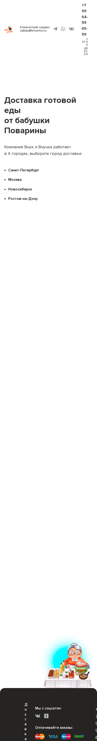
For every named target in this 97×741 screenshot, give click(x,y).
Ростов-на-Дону (23, 198)
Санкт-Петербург (23, 170)
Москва (15, 179)
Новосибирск (20, 189)
